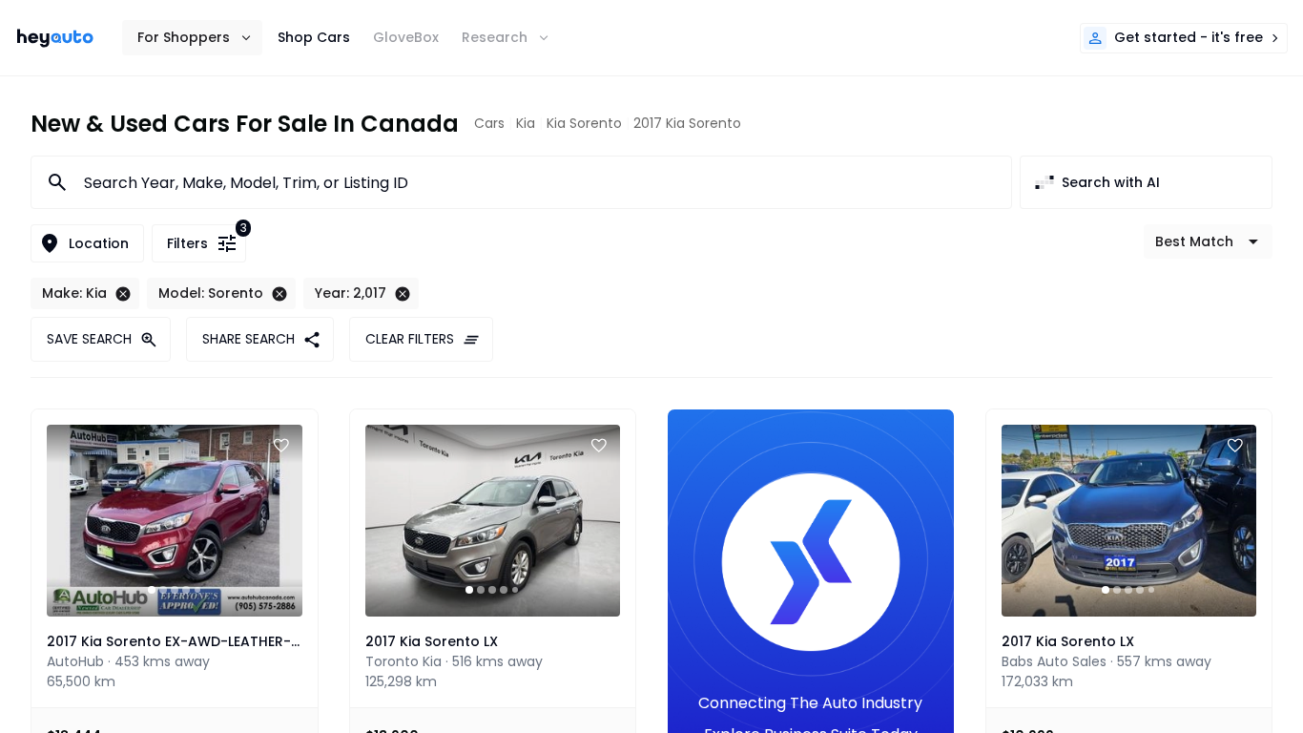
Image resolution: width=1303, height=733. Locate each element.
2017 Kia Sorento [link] (687, 123)
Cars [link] (489, 123)
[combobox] (536, 182)
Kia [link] (525, 123)
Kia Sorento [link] (584, 123)
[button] (192, 37)
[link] (55, 38)
